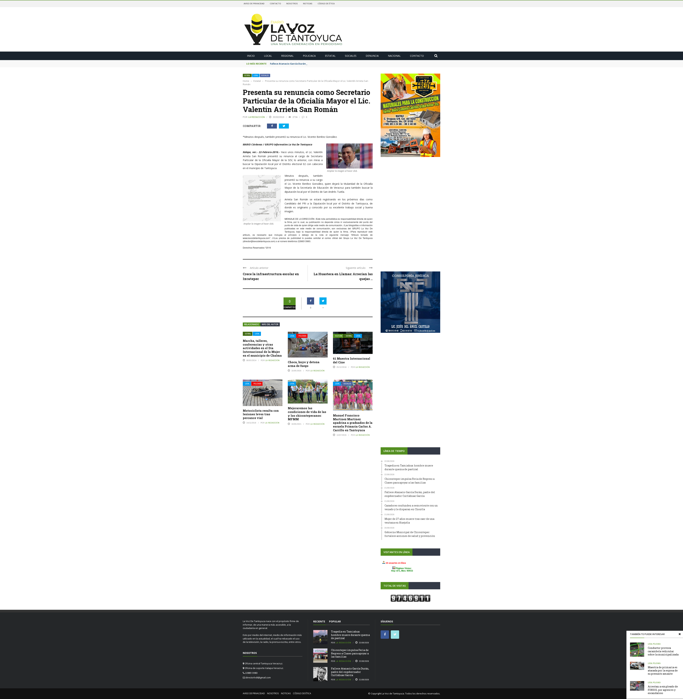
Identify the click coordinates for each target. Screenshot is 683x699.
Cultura (338, 336)
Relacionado (251, 324)
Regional (287, 55)
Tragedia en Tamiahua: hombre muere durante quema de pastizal (350, 635)
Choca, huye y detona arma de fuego (303, 364)
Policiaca (309, 55)
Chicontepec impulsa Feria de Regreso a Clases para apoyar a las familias (350, 653)
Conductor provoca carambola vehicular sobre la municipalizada (663, 651)
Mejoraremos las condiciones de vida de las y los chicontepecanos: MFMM (307, 413)
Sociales (350, 55)
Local (268, 55)
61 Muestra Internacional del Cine (351, 360)
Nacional (394, 55)
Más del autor (270, 324)
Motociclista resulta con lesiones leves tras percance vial (261, 414)
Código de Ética (326, 3)
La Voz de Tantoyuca (393, 693)
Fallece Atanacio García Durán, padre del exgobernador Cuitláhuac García (314, 63)
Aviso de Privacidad (254, 3)
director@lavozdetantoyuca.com (259, 241)
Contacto (275, 3)
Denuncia (372, 55)
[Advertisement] (410, 188)
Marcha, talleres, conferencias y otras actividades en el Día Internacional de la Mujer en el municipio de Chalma (262, 348)
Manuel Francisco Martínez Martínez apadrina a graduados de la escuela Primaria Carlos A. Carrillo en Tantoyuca (352, 422)
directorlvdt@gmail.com (258, 677)
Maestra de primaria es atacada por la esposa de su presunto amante (663, 670)
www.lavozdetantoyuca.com (256, 237)
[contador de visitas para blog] (410, 598)
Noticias (307, 3)
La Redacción (256, 117)
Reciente (319, 621)
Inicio (251, 55)
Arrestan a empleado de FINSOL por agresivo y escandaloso (663, 690)
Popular (335, 621)
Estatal (330, 55)
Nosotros (292, 3)
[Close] (679, 634)
